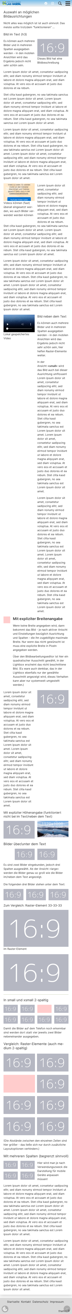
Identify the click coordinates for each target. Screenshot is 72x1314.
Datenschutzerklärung (18, 193)
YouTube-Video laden (19, 200)
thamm (63, 1311)
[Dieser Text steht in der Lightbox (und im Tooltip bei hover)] (52, 48)
